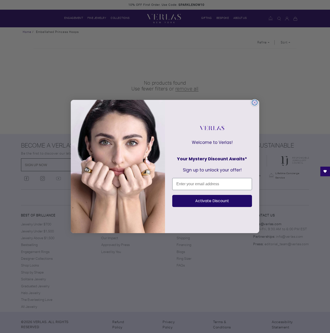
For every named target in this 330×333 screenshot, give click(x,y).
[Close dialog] (254, 102)
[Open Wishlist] (325, 171)
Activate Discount (212, 201)
